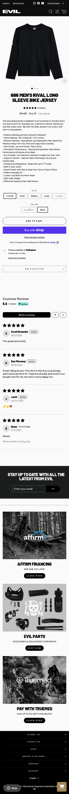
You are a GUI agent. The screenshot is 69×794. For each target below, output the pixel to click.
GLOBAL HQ (33, 734)
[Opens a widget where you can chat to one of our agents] (12, 788)
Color (34, 204)
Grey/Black (29, 209)
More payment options (34, 237)
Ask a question (34, 269)
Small (22, 196)
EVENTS (6, 3)
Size (34, 191)
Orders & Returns (33, 756)
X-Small (9, 196)
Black (42, 209)
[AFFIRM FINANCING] (34, 535)
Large (46, 196)
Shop (34, 749)
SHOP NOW (34, 648)
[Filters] (55, 315)
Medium (34, 196)
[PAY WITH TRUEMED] (34, 680)
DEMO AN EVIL (19, 3)
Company (33, 764)
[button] (30, 108)
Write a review (27, 314)
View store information (17, 258)
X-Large (59, 196)
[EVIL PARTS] (34, 608)
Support (34, 771)
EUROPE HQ (33, 742)
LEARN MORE (34, 576)
